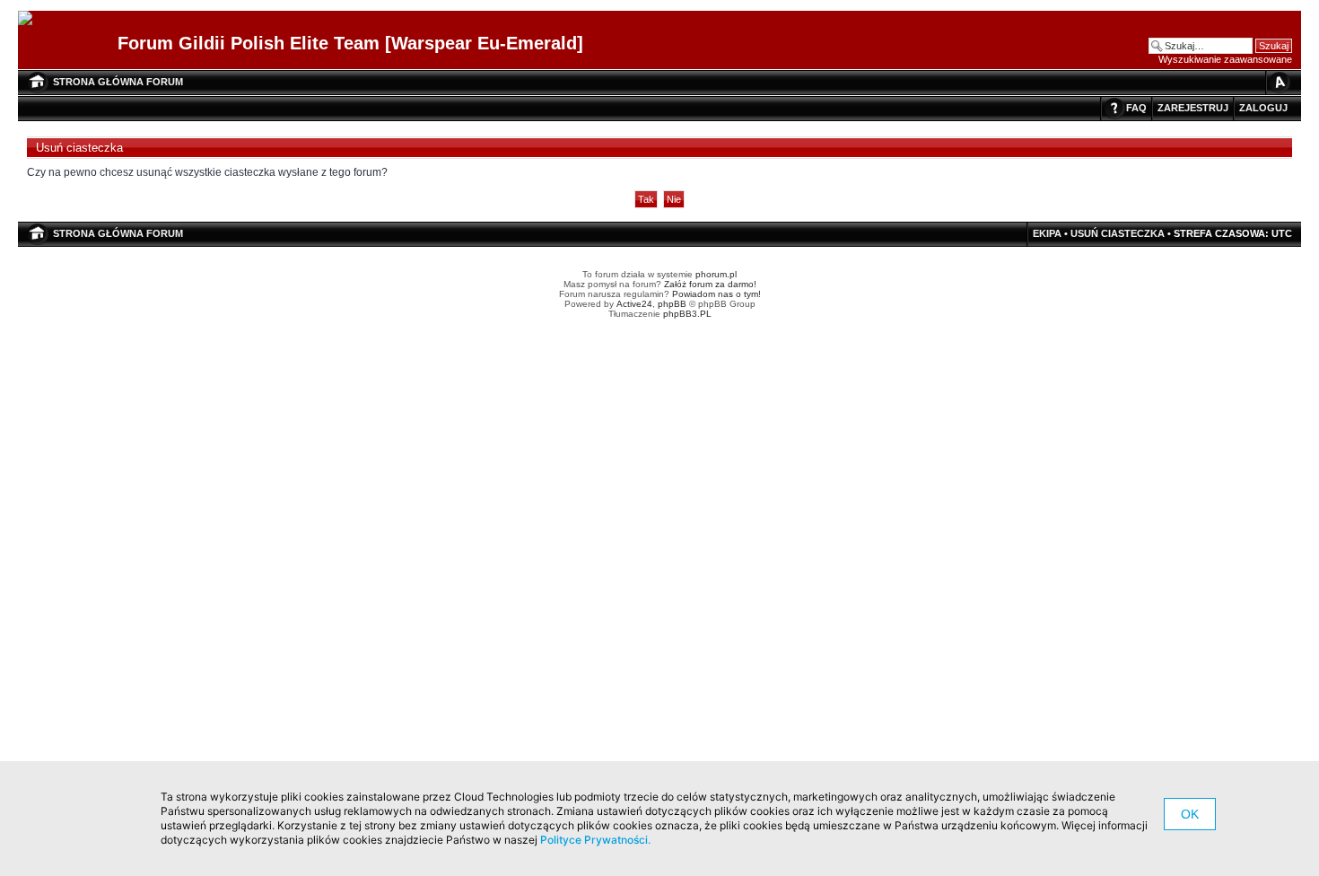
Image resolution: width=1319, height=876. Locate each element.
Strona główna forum (118, 81)
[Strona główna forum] (32, 19)
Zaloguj (1263, 107)
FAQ (1136, 107)
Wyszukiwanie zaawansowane (1225, 59)
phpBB (672, 304)
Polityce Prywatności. (595, 839)
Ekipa (1047, 233)
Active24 (634, 304)
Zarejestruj (1192, 107)
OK (1190, 814)
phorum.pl (716, 274)
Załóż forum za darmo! (710, 284)
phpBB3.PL (687, 314)
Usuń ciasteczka (1117, 233)
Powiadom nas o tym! (716, 294)
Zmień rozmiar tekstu (1278, 82)
